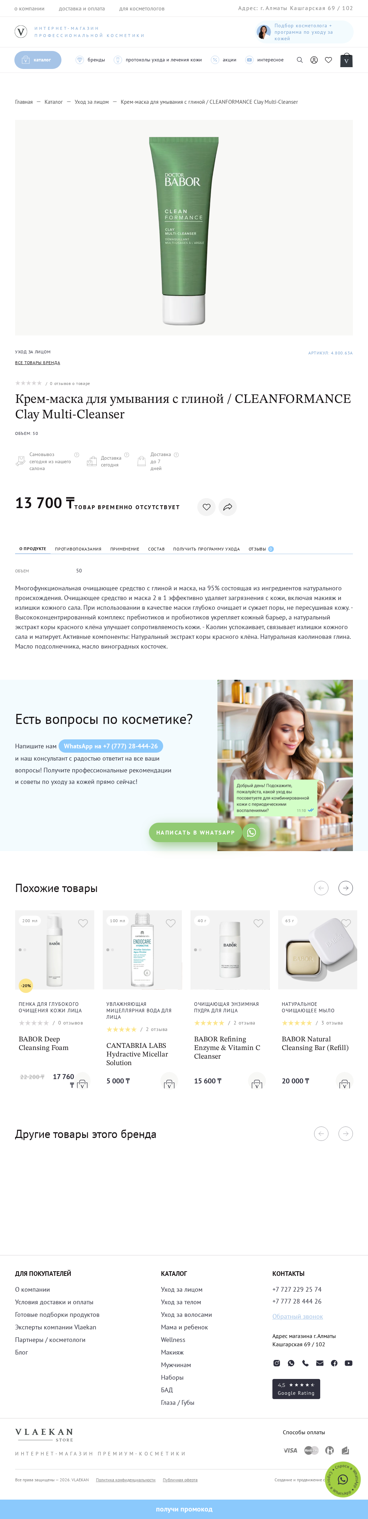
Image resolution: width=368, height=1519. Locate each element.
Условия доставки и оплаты (54, 1302)
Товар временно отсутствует (127, 507)
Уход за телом (181, 1302)
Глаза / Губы (177, 1402)
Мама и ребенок (184, 1327)
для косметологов (142, 8)
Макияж (172, 1352)
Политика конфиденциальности (126, 1479)
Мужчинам (176, 1365)
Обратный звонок (297, 1316)
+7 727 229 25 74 (297, 1289)
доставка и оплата (82, 8)
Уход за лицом (182, 1289)
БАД (167, 1390)
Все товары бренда (37, 362)
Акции (229, 59)
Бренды (96, 59)
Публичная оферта (180, 1479)
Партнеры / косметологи (50, 1339)
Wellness (173, 1339)
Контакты (288, 1273)
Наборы (172, 1377)
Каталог (42, 59)
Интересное (270, 59)
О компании (32, 1289)
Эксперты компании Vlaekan (55, 1327)
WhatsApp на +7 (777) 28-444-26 (111, 746)
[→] (346, 888)
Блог (21, 1352)
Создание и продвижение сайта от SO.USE (314, 1479)
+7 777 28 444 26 (297, 1301)
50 (79, 570)
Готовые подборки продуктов (57, 1314)
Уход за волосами (186, 1314)
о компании (29, 8)
